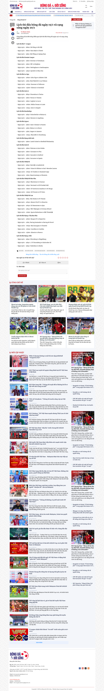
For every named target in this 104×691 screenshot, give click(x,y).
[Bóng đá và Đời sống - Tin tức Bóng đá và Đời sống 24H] (16, 6)
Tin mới (86, 6)
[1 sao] (58, 258)
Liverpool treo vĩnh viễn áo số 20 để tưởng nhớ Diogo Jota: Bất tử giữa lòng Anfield (83, 518)
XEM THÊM (39, 642)
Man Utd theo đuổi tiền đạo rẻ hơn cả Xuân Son (83, 458)
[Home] (12, 29)
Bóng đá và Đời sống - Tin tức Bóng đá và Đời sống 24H (42, 254)
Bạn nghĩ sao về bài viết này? (25, 257)
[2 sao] (61, 258)
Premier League (79, 413)
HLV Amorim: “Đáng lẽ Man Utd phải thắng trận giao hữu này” (82, 584)
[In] (12, 42)
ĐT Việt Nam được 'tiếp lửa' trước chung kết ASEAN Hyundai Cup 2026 (60, 15)
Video (91, 6)
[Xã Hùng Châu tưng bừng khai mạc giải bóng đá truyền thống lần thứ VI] (19, 620)
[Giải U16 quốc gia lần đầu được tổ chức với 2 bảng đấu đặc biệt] (19, 534)
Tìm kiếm (92, 15)
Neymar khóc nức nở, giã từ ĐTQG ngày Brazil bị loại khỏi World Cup (80, 305)
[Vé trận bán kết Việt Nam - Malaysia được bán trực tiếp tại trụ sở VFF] (19, 462)
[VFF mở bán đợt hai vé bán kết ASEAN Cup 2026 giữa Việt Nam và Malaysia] (19, 548)
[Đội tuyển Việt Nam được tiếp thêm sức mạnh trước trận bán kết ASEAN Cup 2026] (19, 447)
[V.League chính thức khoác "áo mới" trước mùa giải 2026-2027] (19, 635)
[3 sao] (63, 258)
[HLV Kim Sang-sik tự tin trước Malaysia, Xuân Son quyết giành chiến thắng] (19, 519)
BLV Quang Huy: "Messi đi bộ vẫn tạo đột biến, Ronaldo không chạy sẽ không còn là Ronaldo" (52, 338)
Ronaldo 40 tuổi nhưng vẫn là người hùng (82, 393)
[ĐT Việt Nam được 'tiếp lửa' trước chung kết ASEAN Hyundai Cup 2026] (19, 433)
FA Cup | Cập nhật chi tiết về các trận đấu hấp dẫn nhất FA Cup (83, 355)
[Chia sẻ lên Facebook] (12, 33)
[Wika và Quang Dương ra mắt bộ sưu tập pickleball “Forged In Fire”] (19, 361)
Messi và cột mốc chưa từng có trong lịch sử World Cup (79, 337)
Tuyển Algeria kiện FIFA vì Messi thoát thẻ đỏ (22, 337)
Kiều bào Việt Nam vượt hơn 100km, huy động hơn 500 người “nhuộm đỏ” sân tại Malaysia (47, 486)
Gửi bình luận (22, 275)
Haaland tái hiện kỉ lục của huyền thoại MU (83, 405)
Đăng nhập (90, 1)
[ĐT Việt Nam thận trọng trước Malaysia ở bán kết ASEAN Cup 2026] (19, 591)
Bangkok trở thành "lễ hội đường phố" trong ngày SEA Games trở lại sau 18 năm (83, 386)
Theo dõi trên (59, 32)
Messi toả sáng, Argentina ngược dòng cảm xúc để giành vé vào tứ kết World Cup (23, 306)
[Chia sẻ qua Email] (12, 38)
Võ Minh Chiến (25, 32)
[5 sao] (67, 258)
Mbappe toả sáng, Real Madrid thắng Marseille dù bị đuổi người (83, 511)
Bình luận (12, 24)
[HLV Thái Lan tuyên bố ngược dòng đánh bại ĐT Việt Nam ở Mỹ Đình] (19, 375)
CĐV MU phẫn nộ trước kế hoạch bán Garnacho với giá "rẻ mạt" (83, 399)
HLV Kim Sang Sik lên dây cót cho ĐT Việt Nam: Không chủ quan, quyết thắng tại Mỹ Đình (48, 472)
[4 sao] (65, 258)
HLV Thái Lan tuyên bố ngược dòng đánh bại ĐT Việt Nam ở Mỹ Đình (22, 15)
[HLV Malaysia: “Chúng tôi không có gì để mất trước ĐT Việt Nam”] (19, 505)
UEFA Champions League (83, 472)
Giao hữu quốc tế (79, 532)
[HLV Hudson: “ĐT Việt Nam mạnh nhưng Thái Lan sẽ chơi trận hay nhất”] (19, 419)
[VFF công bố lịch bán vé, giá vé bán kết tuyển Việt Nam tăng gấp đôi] (19, 606)
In (60, 262)
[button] (75, 1)
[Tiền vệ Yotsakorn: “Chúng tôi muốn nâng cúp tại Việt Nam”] (19, 404)
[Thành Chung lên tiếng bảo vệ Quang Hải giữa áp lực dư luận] (19, 577)
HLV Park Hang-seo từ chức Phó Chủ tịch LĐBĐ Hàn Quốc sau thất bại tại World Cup (51, 306)
